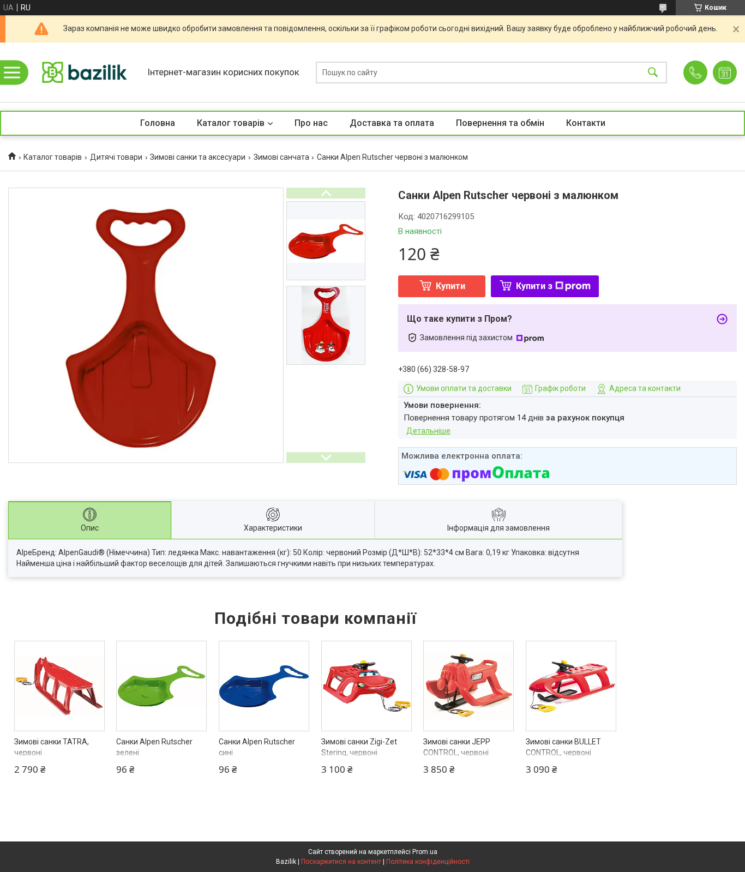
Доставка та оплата (392, 123)
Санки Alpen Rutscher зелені (154, 747)
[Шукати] (653, 72)
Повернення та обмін (500, 123)
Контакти (585, 123)
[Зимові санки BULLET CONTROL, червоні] (571, 686)
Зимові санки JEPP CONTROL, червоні (456, 747)
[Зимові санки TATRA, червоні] (59, 686)
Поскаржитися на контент (341, 861)
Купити (450, 286)
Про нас (311, 123)
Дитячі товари (116, 157)
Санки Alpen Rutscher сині (257, 747)
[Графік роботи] (725, 73)
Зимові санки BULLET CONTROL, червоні (563, 747)
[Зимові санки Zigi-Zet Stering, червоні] (366, 686)
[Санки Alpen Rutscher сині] (264, 686)
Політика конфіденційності (428, 861)
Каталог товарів (231, 123)
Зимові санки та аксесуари (197, 157)
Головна (157, 123)
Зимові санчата (281, 157)
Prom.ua (424, 852)
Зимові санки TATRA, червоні (51, 747)
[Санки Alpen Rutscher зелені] (161, 686)
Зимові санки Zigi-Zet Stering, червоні (359, 747)
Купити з (534, 286)
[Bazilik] (84, 72)
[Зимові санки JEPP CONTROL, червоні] (468, 686)
